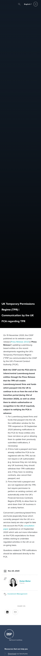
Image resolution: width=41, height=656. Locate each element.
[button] (35, 4)
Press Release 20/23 (20, 341)
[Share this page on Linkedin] (7, 612)
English (27, 4)
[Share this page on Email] (15, 612)
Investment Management (17, 594)
